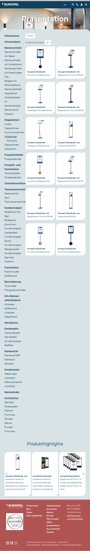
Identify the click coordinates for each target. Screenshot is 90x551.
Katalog (50, 532)
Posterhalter (11, 267)
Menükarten (11, 322)
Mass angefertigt (34, 515)
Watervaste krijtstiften (10, 375)
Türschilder (10, 286)
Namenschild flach (11, 195)
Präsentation (11, 36)
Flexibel (8, 418)
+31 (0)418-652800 (75, 519)
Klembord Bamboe (9, 361)
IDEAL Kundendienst (53, 524)
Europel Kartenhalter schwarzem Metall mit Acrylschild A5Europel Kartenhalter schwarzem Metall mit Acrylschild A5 (43, 482)
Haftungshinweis (33, 545)
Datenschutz (63, 542)
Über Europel (53, 519)
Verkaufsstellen (54, 505)
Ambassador (11, 406)
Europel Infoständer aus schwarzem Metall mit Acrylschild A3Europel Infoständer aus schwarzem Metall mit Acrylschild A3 (16, 482)
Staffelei (8, 345)
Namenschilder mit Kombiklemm (13, 62)
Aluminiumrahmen (13, 132)
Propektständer (12, 177)
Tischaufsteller (12, 173)
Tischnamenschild (13, 189)
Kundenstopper (13, 208)
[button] (6, 474)
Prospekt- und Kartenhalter (12, 167)
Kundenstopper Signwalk (12, 255)
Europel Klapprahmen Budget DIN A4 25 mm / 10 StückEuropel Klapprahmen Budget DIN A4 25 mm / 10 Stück (71, 482)
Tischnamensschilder (13, 201)
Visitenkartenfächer (13, 183)
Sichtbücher (11, 398)
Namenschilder (13, 48)
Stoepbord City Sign (12, 214)
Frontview (9, 414)
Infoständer (10, 136)
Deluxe (8, 423)
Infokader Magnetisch (10, 314)
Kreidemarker (12, 369)
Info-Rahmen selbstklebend (12, 298)
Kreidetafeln (11, 328)
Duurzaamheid (53, 529)
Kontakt (50, 515)
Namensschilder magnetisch (13, 91)
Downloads (52, 509)
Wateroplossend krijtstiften (13, 384)
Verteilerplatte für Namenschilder (12, 101)
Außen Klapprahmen (11, 126)
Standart (9, 402)
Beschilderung (12, 281)
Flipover (8, 410)
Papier (29, 512)
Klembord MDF (12, 355)
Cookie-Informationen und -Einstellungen (41, 542)
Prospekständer (12, 159)
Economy (12, 140)
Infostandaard (12, 42)
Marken (50, 512)
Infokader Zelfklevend (10, 306)
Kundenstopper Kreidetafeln (12, 230)
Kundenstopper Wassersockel (12, 247)
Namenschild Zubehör (11, 111)
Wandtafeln (10, 337)
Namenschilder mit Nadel (12, 54)
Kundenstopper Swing (12, 238)
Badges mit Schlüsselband (12, 83)
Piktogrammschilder (13, 290)
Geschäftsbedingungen (51, 545)
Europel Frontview (9, 429)
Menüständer (12, 392)
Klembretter (11, 351)
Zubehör (9, 261)
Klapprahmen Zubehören (11, 146)
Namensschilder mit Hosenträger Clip (13, 72)
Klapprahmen (11, 120)
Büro (28, 509)
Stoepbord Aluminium (10, 222)
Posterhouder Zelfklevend (11, 273)
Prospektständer (13, 155)
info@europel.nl (73, 515)
